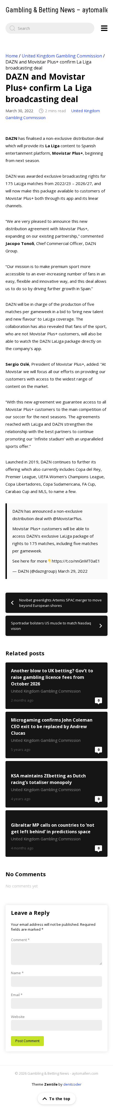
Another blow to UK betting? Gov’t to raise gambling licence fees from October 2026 (56, 685)
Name (17, 972)
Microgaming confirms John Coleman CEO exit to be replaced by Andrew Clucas (56, 735)
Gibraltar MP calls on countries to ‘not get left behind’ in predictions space (56, 833)
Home (11, 56)
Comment (20, 939)
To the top (59, 1098)
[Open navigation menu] (104, 28)
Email (16, 994)
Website (18, 1016)
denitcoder (72, 1084)
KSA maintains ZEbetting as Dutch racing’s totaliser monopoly (56, 784)
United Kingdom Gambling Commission (62, 56)
